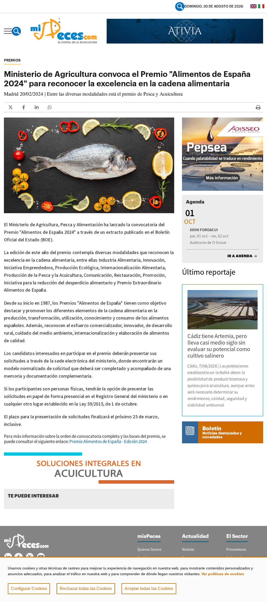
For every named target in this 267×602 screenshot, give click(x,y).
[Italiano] (261, 6)
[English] (253, 6)
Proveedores (236, 549)
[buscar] (179, 6)
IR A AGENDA (239, 256)
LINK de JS (10, 107)
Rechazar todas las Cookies (86, 588)
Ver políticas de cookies (223, 574)
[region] (133, 579)
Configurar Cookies (29, 588)
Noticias (188, 549)
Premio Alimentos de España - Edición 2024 (108, 441)
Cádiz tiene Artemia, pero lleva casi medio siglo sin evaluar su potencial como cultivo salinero (218, 345)
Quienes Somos (149, 549)
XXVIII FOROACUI (204, 229)
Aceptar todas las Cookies (149, 588)
